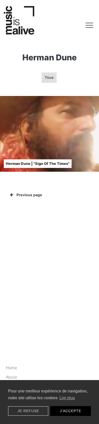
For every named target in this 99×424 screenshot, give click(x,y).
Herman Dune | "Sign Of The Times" (38, 163)
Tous (49, 77)
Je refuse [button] (28, 411)
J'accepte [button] (70, 411)
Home (11, 367)
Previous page (29, 195)
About (11, 377)
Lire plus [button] (67, 398)
